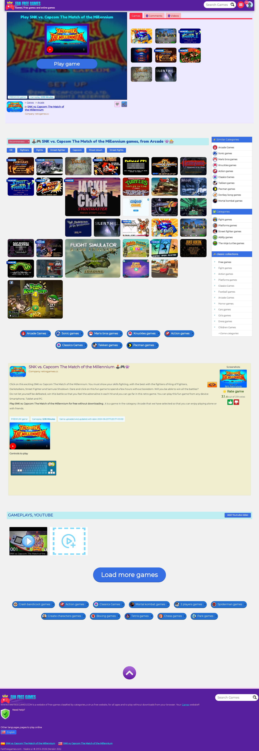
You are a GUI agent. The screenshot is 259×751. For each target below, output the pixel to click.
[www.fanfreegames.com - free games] (19, 699)
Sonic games (225, 153)
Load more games (129, 575)
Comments (154, 15)
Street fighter (57, 150)
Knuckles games (227, 165)
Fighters (24, 150)
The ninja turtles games (231, 243)
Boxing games (106, 616)
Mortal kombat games (230, 201)
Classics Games (226, 177)
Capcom (77, 150)
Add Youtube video (237, 515)
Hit (11, 150)
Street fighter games (229, 231)
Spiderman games (230, 604)
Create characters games (64, 616)
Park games (205, 616)
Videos (174, 15)
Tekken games (226, 183)
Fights (39, 150)
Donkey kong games (229, 195)
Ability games (225, 237)
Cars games (224, 309)
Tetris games (140, 616)
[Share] (124, 104)
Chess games (173, 616)
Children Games (227, 327)
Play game (67, 64)
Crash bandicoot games (34, 604)
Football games (226, 292)
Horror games (225, 303)
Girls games (224, 315)
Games (136, 15)
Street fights (116, 150)
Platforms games (227, 225)
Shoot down (95, 150)
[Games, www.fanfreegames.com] (23, 5)
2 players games (191, 604)
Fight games (225, 219)
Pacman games (226, 189)
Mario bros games (227, 159)
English (11, 732)
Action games (225, 171)
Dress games (225, 321)
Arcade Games (226, 147)
